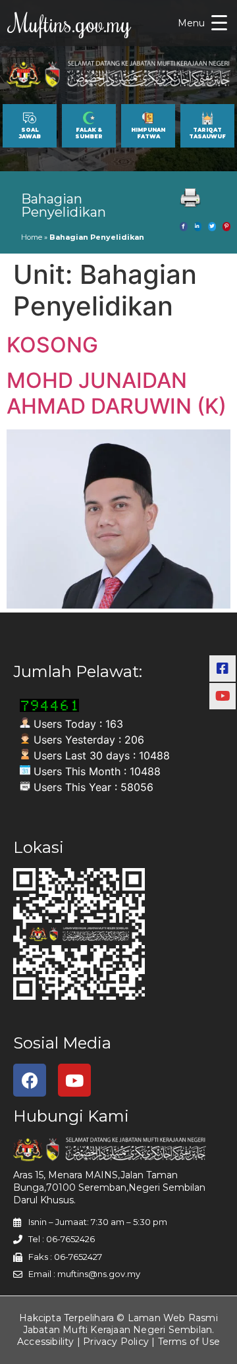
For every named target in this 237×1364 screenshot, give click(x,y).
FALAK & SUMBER (89, 133)
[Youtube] (74, 1080)
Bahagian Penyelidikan (63, 205)
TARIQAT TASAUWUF (207, 133)
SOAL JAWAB (29, 133)
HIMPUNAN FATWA (148, 133)
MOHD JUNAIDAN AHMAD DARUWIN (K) (116, 393)
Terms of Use (189, 1342)
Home (31, 237)
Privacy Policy (116, 1342)
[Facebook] (29, 1080)
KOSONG (52, 345)
